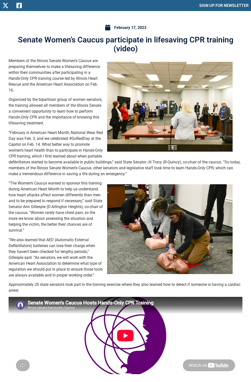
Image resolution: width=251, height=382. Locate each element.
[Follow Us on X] (7, 5)
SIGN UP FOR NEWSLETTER (224, 5)
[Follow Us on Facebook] (21, 5)
